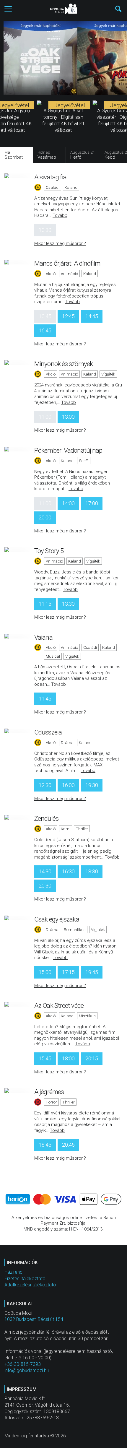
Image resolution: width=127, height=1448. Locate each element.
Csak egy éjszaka (56, 919)
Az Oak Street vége (59, 1005)
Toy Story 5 (49, 551)
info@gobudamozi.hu (26, 1370)
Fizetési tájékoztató (24, 1278)
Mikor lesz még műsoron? (60, 243)
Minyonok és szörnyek (63, 364)
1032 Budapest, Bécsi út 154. (34, 1319)
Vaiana (43, 637)
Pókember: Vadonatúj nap (68, 450)
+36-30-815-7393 (22, 1364)
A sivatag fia (50, 177)
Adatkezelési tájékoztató (30, 1285)
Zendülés (46, 818)
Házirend (13, 1272)
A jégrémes (49, 1092)
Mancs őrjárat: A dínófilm (67, 263)
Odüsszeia (48, 732)
